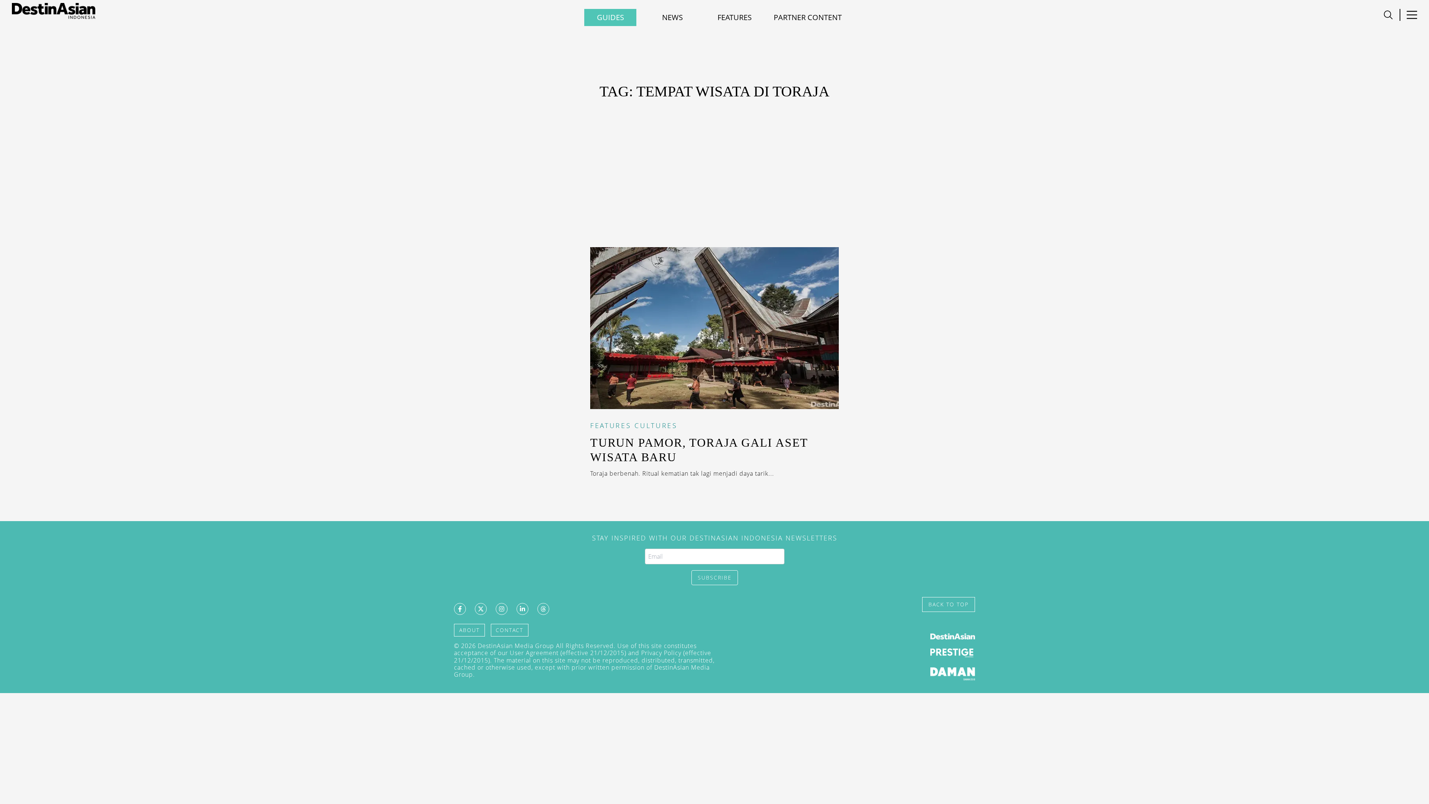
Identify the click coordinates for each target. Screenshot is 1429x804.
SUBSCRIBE (715, 577)
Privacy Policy (661, 653)
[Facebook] (460, 609)
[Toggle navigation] (1388, 15)
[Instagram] (502, 609)
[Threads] (543, 609)
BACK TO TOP (948, 604)
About (469, 630)
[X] (481, 609)
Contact (509, 630)
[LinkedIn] (522, 609)
